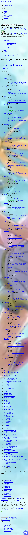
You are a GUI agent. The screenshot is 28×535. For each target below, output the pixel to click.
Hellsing (6, 194)
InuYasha (6, 203)
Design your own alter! (17, 298)
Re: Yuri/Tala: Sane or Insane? (19, 82)
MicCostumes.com (8, 529)
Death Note (6, 124)
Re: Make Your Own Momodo (19, 362)
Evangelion (6, 141)
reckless (10, 147)
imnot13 (10, 364)
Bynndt (10, 228)
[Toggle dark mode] (4, 8)
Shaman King (7, 302)
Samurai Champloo (8, 285)
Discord (8, 61)
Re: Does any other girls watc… (19, 137)
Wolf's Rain (6, 329)
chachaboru (11, 309)
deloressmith (11, 291)
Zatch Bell (6, 358)
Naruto (5, 211)
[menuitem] (11, 43)
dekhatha (10, 83)
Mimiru (10, 191)
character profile (23, 33)
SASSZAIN (11, 110)
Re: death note (15, 128)
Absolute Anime (8, 5)
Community (7, 16)
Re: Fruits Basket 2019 (17, 154)
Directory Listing (8, 496)
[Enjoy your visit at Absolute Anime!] (12, 26)
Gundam (6, 176)
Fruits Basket (7, 149)
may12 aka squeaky (13, 120)
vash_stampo (11, 326)
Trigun (5, 320)
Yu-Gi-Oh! (6, 339)
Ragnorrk (10, 256)
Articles (6, 18)
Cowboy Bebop (8, 113)
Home (5, 11)
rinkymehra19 (11, 138)
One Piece (6, 231)
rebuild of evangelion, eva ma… (19, 145)
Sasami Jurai (11, 246)
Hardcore (10, 336)
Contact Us (20, 498)
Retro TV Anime (8, 15)
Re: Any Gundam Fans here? (19, 180)
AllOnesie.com (7, 531)
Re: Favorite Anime (16, 316)
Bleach (5, 86)
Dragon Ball (7, 132)
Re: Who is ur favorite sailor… (19, 281)
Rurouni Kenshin (8, 267)
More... (5, 19)
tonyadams (11, 218)
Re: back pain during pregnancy (19, 100)
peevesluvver (11, 283)
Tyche (9, 130)
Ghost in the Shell (8, 168)
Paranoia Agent (7, 240)
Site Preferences (6, 521)
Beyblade (6, 78)
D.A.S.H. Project (12, 299)
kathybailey (11, 355)
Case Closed (7, 104)
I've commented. (12, 93)
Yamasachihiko (12, 102)
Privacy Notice (4, 500)
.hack (5, 184)
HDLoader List (7, 494)
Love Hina (6, 221)
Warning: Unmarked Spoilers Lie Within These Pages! (14, 29)
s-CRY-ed (6, 294)
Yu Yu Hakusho (8, 348)
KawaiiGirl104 (12, 165)
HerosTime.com (8, 528)
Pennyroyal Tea (12, 182)
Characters (6, 13)
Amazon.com (7, 525)
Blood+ (5, 96)
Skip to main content (6, 1)
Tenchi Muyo (7, 312)
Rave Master (7, 259)
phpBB (8, 471)
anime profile (12, 33)
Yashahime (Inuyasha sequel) (19, 207)
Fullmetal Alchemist (9, 158)
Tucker (10, 155)
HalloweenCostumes (9, 526)
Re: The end (15, 198)
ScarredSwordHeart (13, 273)
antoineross (11, 346)
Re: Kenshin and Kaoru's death (19, 271)
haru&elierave (11, 264)
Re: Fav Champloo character (19, 290)
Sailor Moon (7, 277)
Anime (5, 12)
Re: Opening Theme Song (18, 245)
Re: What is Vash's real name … (19, 325)
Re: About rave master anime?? (19, 263)
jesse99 (10, 238)
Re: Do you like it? (16, 172)
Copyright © (4, 498)
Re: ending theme (16, 109)
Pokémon (6, 249)
